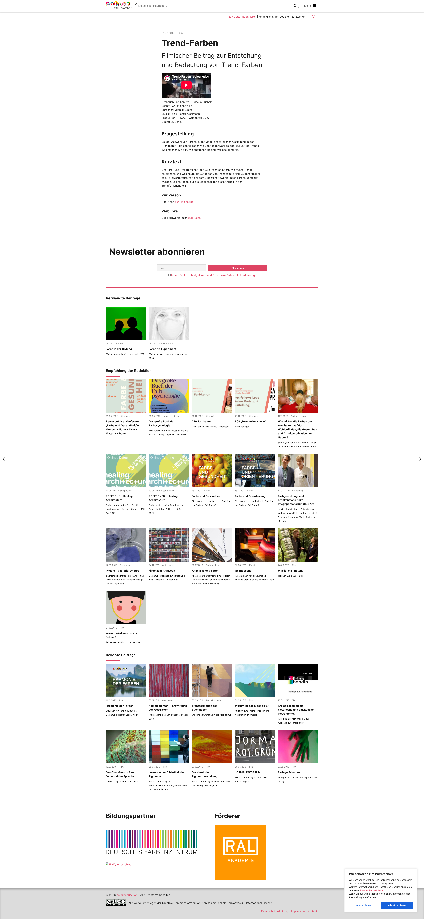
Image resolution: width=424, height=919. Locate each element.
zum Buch (194, 217)
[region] (380, 890)
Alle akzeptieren (397, 905)
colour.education (127, 895)
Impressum (298, 911)
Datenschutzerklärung (372, 890)
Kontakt (312, 911)
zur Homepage (184, 201)
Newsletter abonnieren (242, 16)
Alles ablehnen (364, 905)
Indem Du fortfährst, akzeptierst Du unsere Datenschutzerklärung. (213, 275)
